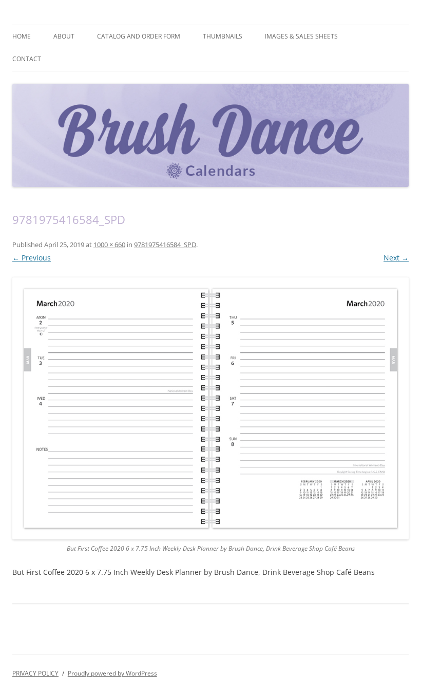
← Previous (31, 258)
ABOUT (63, 36)
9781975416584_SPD (165, 244)
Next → (396, 258)
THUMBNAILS (222, 36)
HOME (21, 36)
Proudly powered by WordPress (112, 673)
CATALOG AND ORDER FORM (138, 36)
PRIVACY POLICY (35, 673)
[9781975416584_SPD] (210, 408)
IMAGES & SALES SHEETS (301, 36)
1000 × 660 (109, 244)
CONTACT (26, 58)
